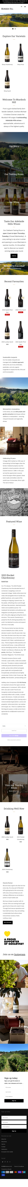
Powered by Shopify (6, 1169)
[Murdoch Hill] (7, 8)
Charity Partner (8, 883)
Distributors (4, 1149)
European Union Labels (7, 1151)
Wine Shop (4, 1141)
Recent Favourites (14, 281)
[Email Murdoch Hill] (10, 1162)
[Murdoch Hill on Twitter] (2, 1162)
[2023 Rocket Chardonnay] (14, 548)
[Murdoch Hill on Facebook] (5, 1162)
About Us (3, 1139)
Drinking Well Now (14, 808)
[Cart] (25, 6)
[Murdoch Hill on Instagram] (7, 1162)
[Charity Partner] (14, 938)
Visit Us (14, 255)
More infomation (7, 922)
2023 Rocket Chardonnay (8, 576)
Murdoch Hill (8, 1166)
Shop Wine (14, 23)
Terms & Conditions (19, 1166)
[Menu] (21, 6)
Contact (3, 1146)
